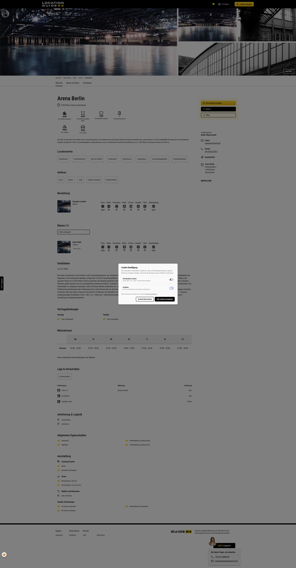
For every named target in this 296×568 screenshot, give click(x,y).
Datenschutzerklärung (151, 294)
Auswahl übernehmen (145, 299)
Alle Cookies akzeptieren (165, 299)
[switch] (171, 280)
